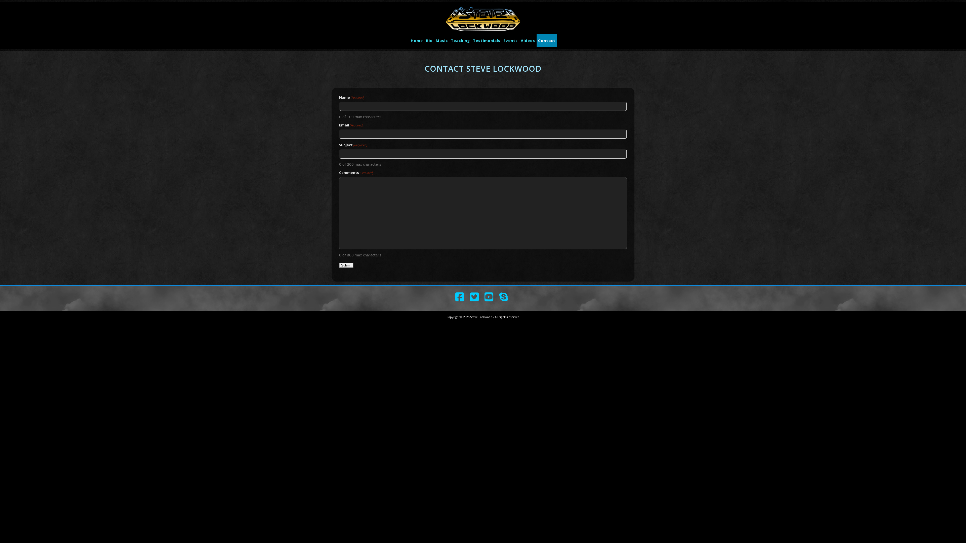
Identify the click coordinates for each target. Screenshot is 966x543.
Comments (356, 172)
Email (351, 125)
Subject (353, 145)
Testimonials (486, 40)
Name (351, 97)
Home (417, 40)
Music (442, 40)
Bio (429, 40)
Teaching (460, 40)
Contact (546, 40)
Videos (528, 40)
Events (510, 40)
